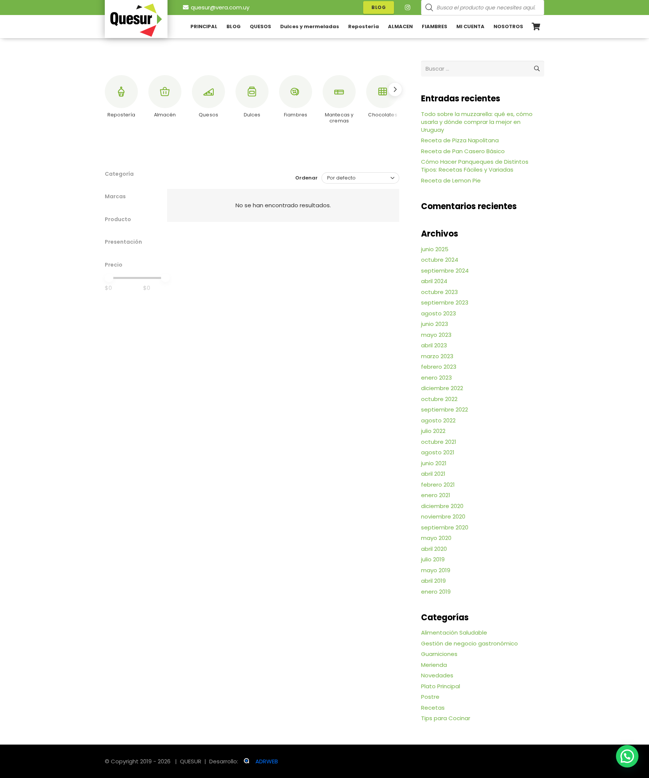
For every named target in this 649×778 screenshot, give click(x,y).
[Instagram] (407, 7)
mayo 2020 (436, 538)
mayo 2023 (436, 335)
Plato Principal (440, 686)
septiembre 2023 (444, 302)
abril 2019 (433, 581)
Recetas (433, 708)
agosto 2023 (438, 313)
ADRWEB (266, 761)
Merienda (434, 665)
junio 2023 (434, 324)
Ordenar (306, 177)
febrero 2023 (438, 367)
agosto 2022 (438, 420)
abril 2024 (434, 281)
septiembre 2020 (444, 527)
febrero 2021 (438, 485)
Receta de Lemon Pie (451, 180)
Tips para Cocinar (445, 718)
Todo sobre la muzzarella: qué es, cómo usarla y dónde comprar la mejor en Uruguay (477, 122)
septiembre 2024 (445, 270)
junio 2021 (434, 463)
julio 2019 (433, 559)
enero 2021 (435, 495)
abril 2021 (433, 474)
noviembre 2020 (443, 516)
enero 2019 (436, 592)
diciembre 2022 (442, 388)
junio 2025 (434, 249)
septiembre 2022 (444, 409)
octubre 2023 (439, 292)
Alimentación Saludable (454, 632)
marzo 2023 (437, 356)
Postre (430, 697)
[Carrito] (536, 26)
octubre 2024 (439, 260)
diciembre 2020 (442, 506)
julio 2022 (433, 431)
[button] (528, 27)
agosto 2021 (437, 452)
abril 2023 (434, 345)
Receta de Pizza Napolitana (460, 140)
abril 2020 (434, 549)
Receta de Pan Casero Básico (463, 151)
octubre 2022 (439, 399)
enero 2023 (436, 377)
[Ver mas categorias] (395, 89)
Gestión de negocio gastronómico (469, 643)
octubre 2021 (438, 442)
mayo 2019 (435, 570)
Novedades (437, 675)
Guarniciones (439, 654)
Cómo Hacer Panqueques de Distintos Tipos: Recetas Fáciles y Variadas (474, 165)
